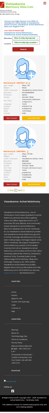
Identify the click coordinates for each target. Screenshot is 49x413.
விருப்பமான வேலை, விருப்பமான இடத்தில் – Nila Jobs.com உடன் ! (21, 349)
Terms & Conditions (19, 339)
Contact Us (16, 308)
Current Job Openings (20, 302)
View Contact (11, 118)
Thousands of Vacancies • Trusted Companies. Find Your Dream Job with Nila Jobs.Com (22, 358)
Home (13, 292)
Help (13, 311)
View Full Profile (34, 118)
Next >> (21, 190)
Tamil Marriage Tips (19, 336)
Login (13, 305)
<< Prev (11, 190)
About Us (15, 333)
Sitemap (14, 330)
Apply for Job (16, 298)
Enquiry (14, 295)
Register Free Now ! (11, 273)
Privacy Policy (16, 343)
